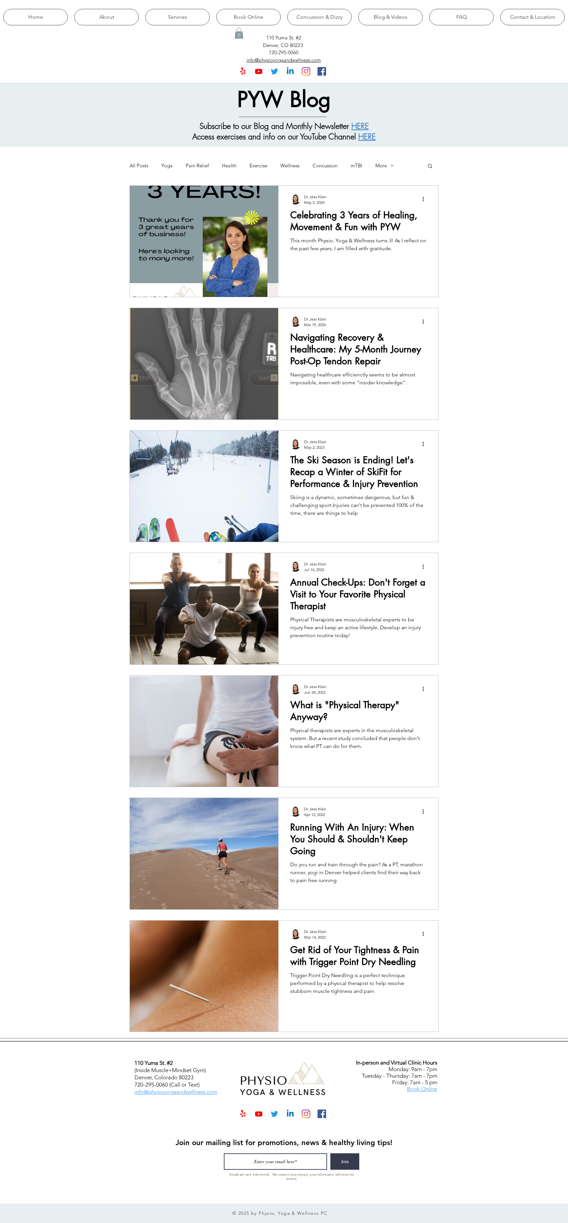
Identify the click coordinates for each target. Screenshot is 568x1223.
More (381, 165)
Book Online (422, 1089)
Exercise (258, 165)
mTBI (356, 165)
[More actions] (425, 199)
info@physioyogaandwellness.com (175, 1092)
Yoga (167, 165)
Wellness (289, 165)
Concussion (325, 165)
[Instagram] (306, 71)
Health (229, 165)
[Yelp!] (243, 71)
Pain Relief (197, 165)
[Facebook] (322, 71)
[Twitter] (274, 71)
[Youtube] (258, 71)
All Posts (139, 165)
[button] (239, 33)
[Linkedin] (290, 71)
